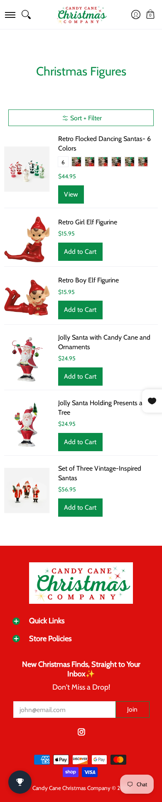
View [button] (71, 194)
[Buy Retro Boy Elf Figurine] (27, 298)
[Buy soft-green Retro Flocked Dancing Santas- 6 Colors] (27, 169)
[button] (9, 14)
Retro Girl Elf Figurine (87, 222)
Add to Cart (80, 251)
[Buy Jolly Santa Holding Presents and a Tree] (27, 425)
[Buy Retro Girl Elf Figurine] (27, 239)
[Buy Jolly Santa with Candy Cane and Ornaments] (27, 359)
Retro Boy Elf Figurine (88, 280)
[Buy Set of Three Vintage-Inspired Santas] (27, 490)
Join (132, 709)
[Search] (26, 14)
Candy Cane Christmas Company (71, 788)
